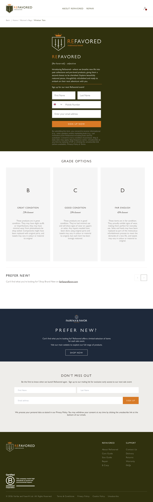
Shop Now (76, 352)
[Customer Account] (145, 8)
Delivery (130, 453)
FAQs (128, 465)
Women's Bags (26, 20)
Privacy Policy (72, 144)
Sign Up (130, 400)
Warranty (130, 461)
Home (15, 20)
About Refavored (73, 8)
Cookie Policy (99, 496)
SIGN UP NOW (76, 123)
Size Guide (107, 457)
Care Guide (107, 453)
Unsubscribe (113, 496)
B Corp (105, 465)
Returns (129, 457)
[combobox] (57, 104)
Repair (90, 8)
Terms (83, 144)
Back (8, 20)
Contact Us (131, 449)
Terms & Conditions (65, 496)
